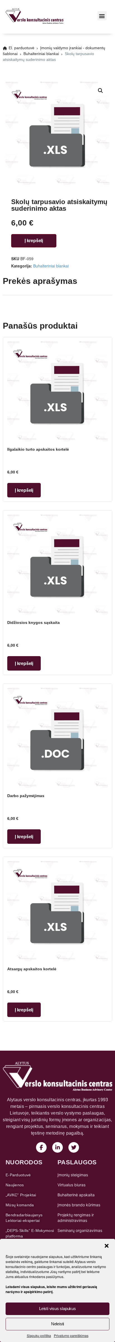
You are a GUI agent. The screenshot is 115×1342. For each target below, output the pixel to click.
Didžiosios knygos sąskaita (33, 622)
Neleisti (57, 1323)
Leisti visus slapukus (57, 1308)
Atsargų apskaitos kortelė (31, 969)
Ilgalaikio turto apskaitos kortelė (38, 449)
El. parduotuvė (21, 48)
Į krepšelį (34, 240)
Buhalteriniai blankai (41, 53)
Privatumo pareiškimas (71, 1335)
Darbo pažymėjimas (25, 795)
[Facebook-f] (41, 1147)
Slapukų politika (39, 1335)
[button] (106, 1246)
